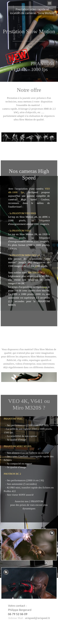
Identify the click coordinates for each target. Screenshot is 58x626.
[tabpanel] (32, 11)
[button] (37, 618)
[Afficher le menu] (49, 3)
